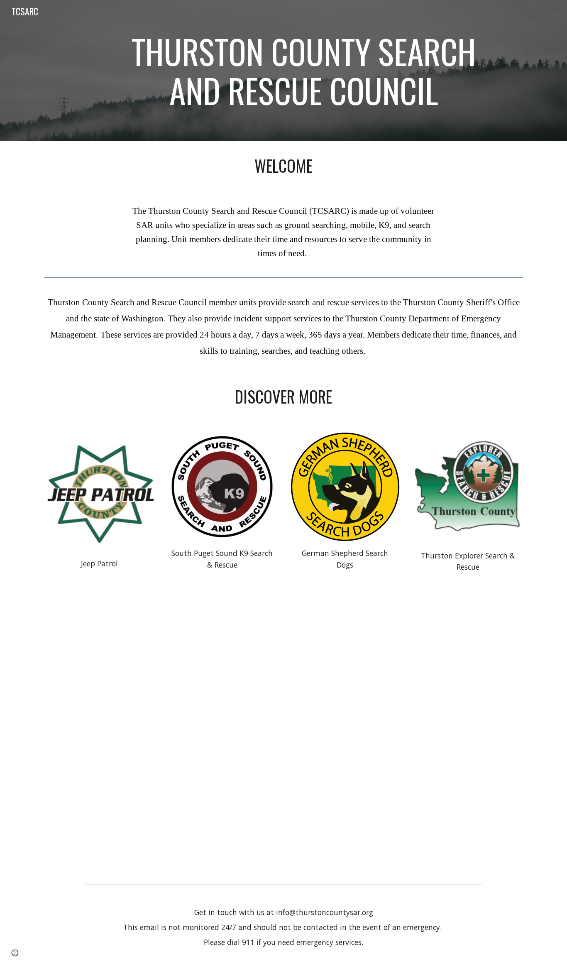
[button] (15, 953)
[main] (304, 70)
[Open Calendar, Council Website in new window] (466, 609)
